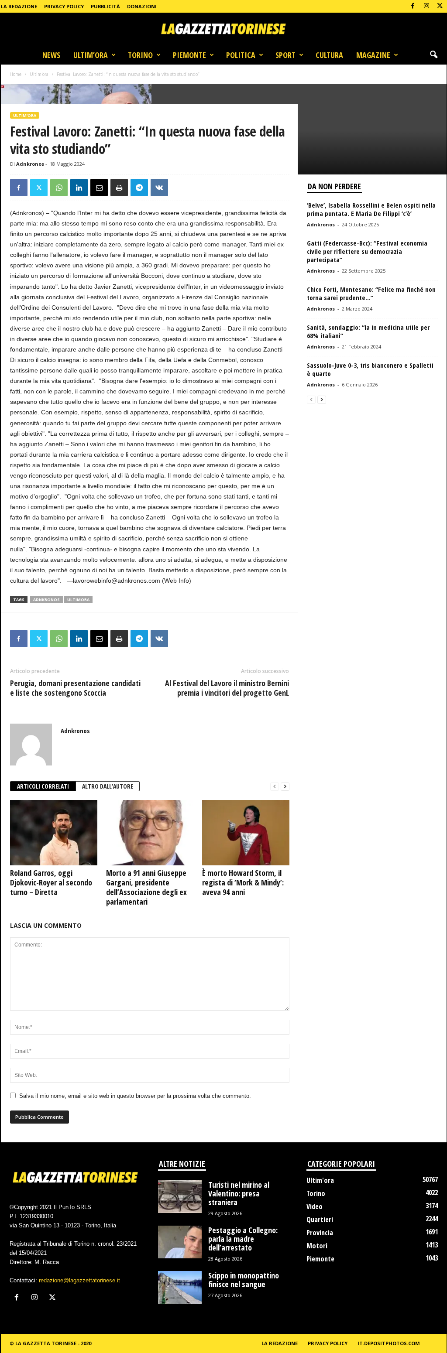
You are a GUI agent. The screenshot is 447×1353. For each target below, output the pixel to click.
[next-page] (285, 786)
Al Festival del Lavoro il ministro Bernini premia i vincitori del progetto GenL (227, 687)
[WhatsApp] (59, 187)
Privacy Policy (64, 6)
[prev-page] (274, 786)
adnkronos (46, 599)
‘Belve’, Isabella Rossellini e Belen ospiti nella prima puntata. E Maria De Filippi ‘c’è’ (371, 209)
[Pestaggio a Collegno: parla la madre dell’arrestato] (180, 1242)
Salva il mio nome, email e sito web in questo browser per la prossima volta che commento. (135, 1096)
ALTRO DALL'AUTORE (107, 786)
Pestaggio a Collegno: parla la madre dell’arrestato (243, 1239)
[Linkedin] (79, 187)
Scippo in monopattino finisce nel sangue (243, 1279)
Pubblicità (105, 6)
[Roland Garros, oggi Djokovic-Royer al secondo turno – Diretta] (53, 832)
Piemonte (189, 55)
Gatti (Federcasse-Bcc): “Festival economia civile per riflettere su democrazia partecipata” (367, 251)
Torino (140, 55)
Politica (240, 55)
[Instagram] (426, 6)
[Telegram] (139, 187)
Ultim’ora (90, 55)
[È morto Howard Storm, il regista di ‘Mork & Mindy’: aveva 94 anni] (245, 832)
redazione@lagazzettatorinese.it (79, 1280)
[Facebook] (413, 6)
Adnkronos (30, 164)
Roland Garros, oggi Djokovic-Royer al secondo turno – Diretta (51, 882)
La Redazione (19, 6)
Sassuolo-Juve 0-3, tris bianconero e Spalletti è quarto (370, 369)
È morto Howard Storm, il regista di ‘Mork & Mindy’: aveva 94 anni (243, 882)
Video (314, 1206)
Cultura (329, 55)
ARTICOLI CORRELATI (43, 786)
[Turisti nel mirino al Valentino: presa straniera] (180, 1196)
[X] (440, 6)
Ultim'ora (39, 74)
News (51, 55)
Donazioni (142, 6)
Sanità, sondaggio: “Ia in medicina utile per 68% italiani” (368, 331)
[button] (433, 55)
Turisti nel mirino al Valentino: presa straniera (238, 1193)
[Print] (119, 187)
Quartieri (319, 1219)
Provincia (319, 1232)
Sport (285, 55)
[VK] (159, 187)
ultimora (78, 599)
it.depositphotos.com (389, 1343)
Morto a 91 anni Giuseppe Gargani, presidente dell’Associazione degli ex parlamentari (146, 887)
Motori (316, 1245)
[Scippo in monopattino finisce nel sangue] (180, 1287)
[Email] (99, 187)
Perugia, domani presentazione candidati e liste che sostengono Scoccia (75, 687)
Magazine (373, 55)
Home (15, 74)
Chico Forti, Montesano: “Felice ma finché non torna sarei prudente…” (371, 293)
